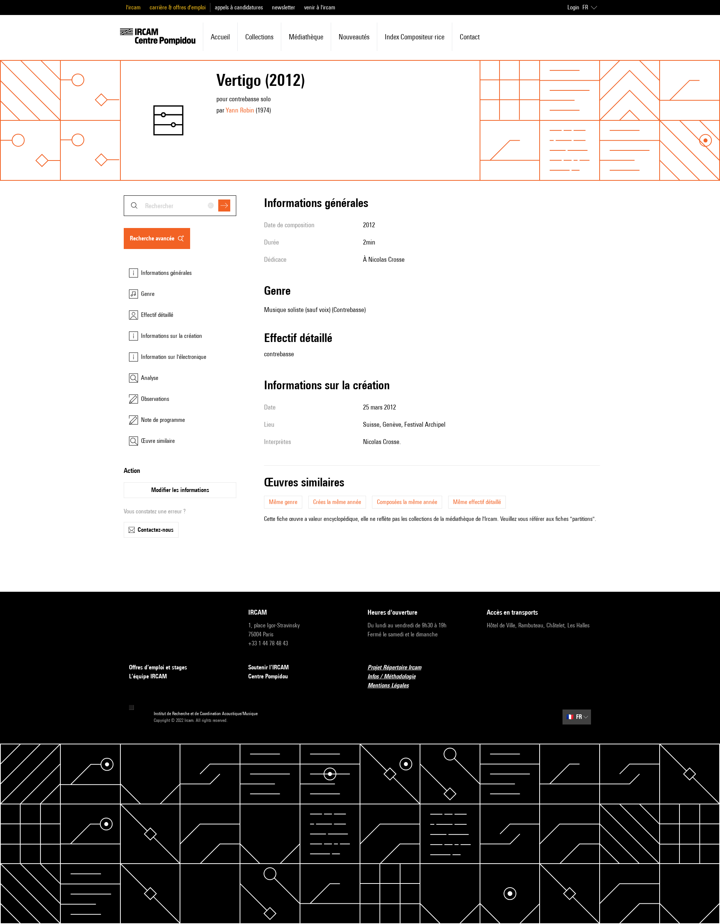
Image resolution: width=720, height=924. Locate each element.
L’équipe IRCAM (148, 676)
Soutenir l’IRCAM (268, 667)
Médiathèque (306, 37)
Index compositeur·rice (414, 37)
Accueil (220, 37)
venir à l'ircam (319, 7)
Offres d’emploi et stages (158, 667)
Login (573, 7)
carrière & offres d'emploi (178, 7)
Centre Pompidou (268, 676)
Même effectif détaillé (477, 502)
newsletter (283, 7)
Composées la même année (407, 502)
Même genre (283, 502)
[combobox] (180, 205)
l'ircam (133, 7)
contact (470, 37)
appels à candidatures (239, 7)
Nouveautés (354, 37)
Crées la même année (337, 502)
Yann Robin (240, 110)
